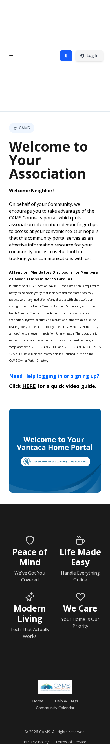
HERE (29, 386)
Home (37, 701)
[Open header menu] (11, 55)
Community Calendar (55, 707)
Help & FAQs (66, 701)
